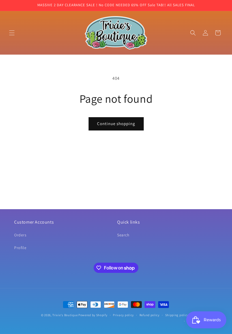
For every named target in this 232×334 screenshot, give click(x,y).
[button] (12, 33)
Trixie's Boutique (65, 315)
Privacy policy (123, 315)
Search (123, 234)
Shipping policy (177, 315)
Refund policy (149, 315)
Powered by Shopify (93, 315)
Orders (20, 234)
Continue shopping (116, 123)
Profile (20, 247)
